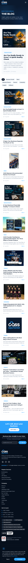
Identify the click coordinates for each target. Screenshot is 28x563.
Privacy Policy (14, 556)
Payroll (3, 473)
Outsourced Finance (6, 477)
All (3, 79)
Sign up (23, 442)
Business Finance (7, 82)
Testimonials (4, 500)
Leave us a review (21, 465)
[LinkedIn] (3, 462)
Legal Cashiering (5, 494)
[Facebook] (6, 462)
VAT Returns (4, 475)
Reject (8, 559)
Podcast (3, 498)
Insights (4, 85)
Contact (3, 504)
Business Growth (10, 79)
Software (11, 85)
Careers (3, 487)
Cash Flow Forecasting (6, 479)
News (18, 79)
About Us (3, 485)
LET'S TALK (13, 429)
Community (22, 82)
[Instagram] (9, 462)
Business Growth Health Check (8, 491)
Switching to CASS (5, 489)
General (15, 82)
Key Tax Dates (5, 493)
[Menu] (25, 3)
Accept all (19, 559)
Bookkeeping (4, 472)
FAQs (3, 502)
